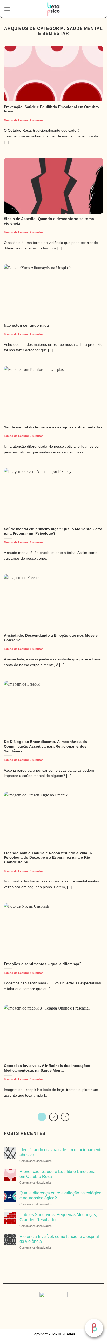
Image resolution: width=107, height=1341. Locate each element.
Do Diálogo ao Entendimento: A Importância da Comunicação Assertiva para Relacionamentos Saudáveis (45, 746)
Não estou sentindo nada (26, 325)
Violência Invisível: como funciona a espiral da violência (59, 1239)
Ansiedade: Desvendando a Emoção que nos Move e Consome (51, 638)
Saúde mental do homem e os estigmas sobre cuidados (53, 427)
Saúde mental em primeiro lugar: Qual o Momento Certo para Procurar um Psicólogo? (53, 531)
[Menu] (7, 8)
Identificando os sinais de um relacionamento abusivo (61, 1152)
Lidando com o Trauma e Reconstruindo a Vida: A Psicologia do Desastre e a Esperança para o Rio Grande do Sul (48, 857)
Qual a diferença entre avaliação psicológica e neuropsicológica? (60, 1195)
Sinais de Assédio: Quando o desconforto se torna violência (49, 221)
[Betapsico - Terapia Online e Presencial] (53, 9)
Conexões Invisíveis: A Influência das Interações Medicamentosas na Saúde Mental (47, 1068)
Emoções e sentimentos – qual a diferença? (43, 964)
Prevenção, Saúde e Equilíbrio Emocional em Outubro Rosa (51, 109)
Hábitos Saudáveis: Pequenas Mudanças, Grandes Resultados (58, 1217)
